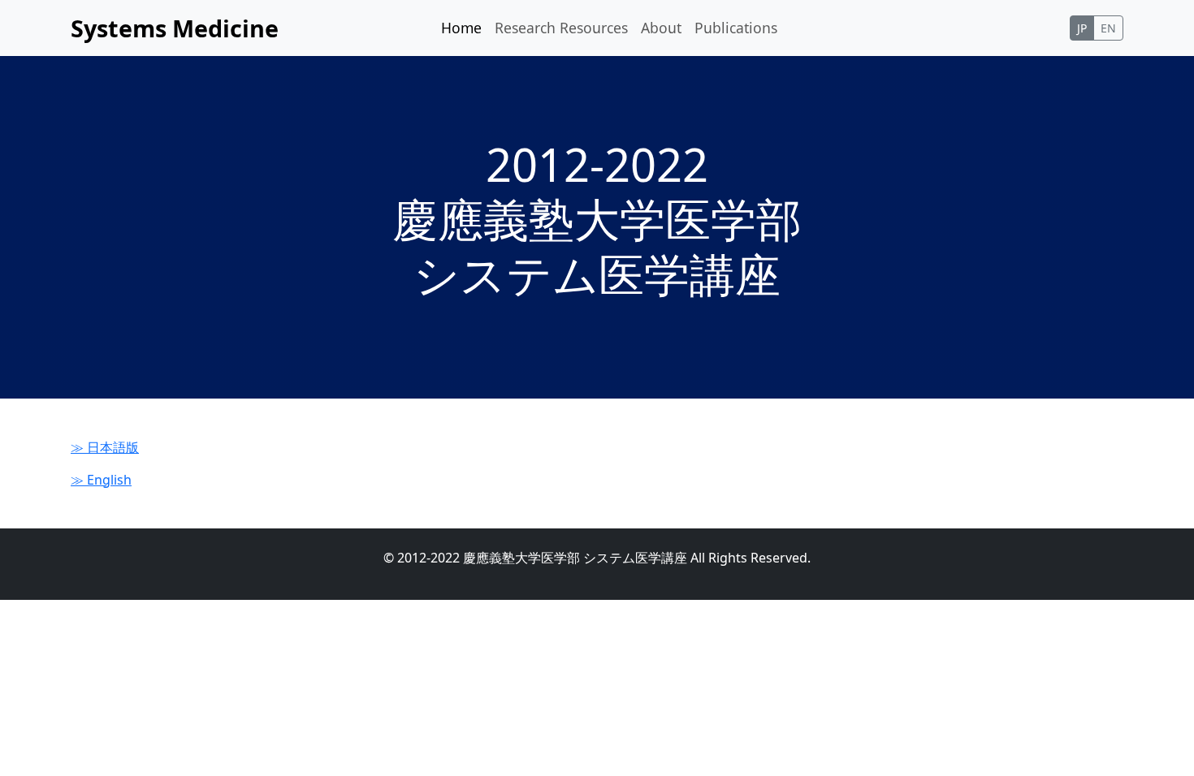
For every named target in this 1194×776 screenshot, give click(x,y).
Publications (735, 27)
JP (1082, 28)
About (661, 27)
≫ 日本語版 (105, 447)
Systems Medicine (175, 28)
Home (461, 27)
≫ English (101, 480)
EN (1108, 28)
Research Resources (561, 27)
